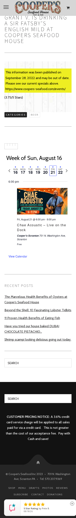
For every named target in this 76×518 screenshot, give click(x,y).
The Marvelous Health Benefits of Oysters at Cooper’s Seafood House (35, 299)
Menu (22, 487)
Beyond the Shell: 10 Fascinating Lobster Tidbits (37, 310)
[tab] (15, 170)
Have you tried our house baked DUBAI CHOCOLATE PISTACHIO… (31, 329)
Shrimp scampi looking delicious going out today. (37, 339)
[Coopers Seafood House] (38, 8)
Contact (37, 494)
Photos (47, 487)
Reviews (62, 487)
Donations (54, 494)
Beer (35, 114)
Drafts (34, 487)
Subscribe (21, 494)
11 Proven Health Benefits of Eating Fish (32, 318)
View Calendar (18, 256)
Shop (11, 487)
